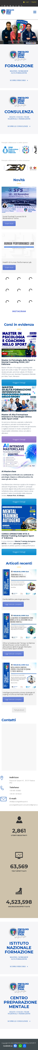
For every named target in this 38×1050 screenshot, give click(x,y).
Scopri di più (9, 224)
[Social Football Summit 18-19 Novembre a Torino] (19, 200)
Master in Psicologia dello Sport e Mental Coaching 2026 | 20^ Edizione (18, 362)
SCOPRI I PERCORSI (18, 80)
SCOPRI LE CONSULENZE (18, 126)
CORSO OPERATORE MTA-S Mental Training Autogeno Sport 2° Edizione (18, 536)
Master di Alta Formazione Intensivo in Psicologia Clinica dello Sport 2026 (17, 417)
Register (33, 2)
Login (27, 2)
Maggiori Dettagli (19, 383)
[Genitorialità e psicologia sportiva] (19, 582)
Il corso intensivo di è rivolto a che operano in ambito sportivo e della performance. (18, 543)
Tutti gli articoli (19, 710)
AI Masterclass (9, 471)
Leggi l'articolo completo (13, 604)
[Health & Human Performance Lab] (19, 245)
